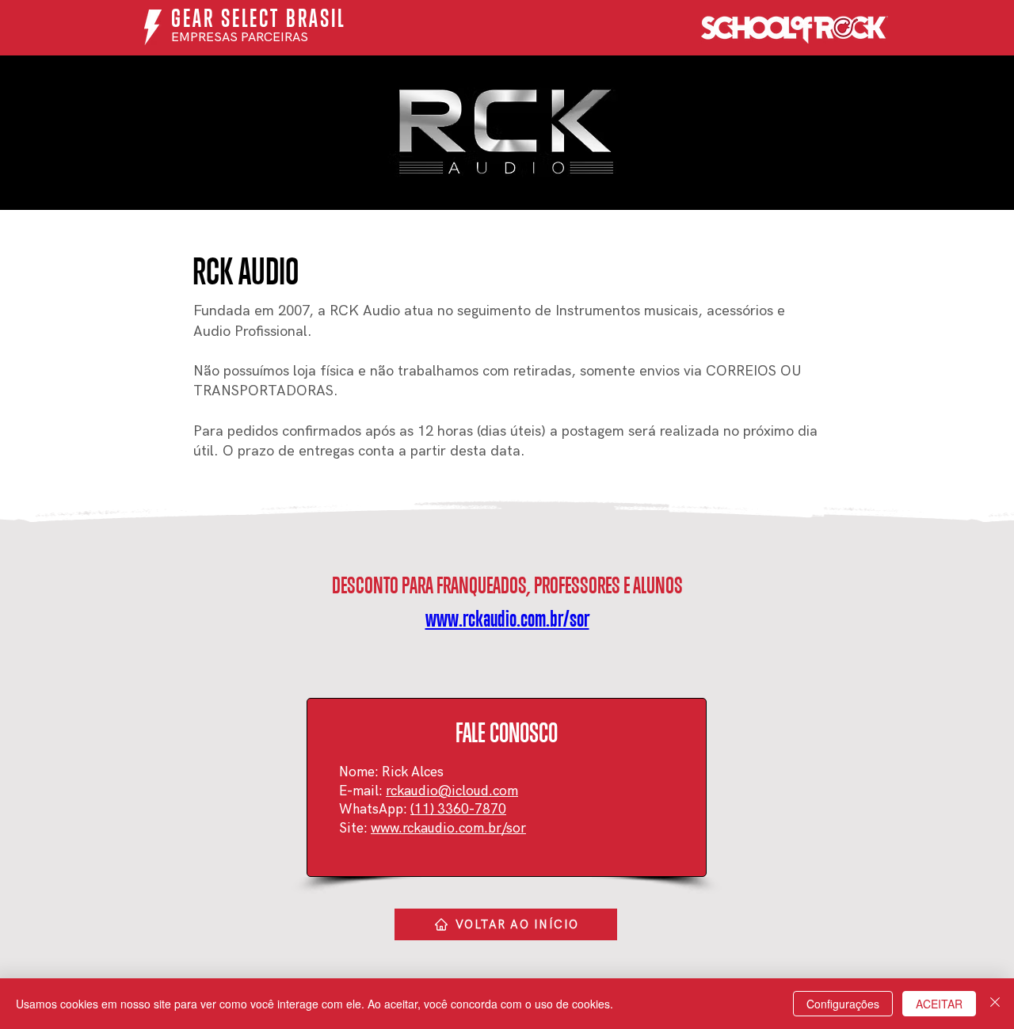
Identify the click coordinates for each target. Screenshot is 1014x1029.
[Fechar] (994, 1003)
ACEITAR (939, 1004)
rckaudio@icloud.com (452, 791)
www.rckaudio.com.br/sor (448, 829)
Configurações (842, 1004)
